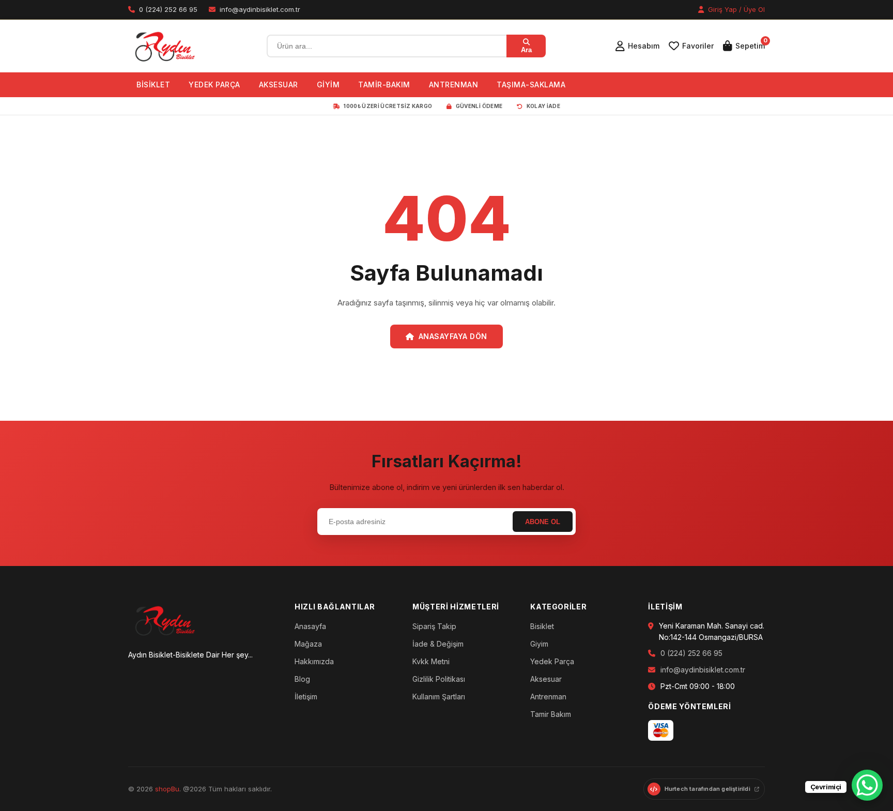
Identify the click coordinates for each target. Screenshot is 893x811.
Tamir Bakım (550, 714)
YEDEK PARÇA (214, 84)
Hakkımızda (314, 661)
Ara (526, 50)
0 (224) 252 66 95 (691, 653)
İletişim (306, 696)
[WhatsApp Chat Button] (867, 785)
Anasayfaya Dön (453, 336)
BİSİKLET (153, 84)
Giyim (539, 643)
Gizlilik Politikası (438, 679)
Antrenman (548, 696)
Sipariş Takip (434, 626)
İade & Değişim (438, 643)
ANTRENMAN (454, 84)
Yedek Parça (552, 661)
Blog (302, 679)
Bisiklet (542, 626)
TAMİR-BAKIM (384, 84)
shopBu (167, 789)
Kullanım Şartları (438, 696)
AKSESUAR (278, 84)
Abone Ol (542, 522)
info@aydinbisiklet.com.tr (702, 669)
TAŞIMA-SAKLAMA (531, 84)
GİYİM (328, 84)
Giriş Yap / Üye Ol (735, 9)
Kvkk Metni (431, 661)
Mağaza (308, 643)
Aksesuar (546, 679)
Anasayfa (310, 626)
